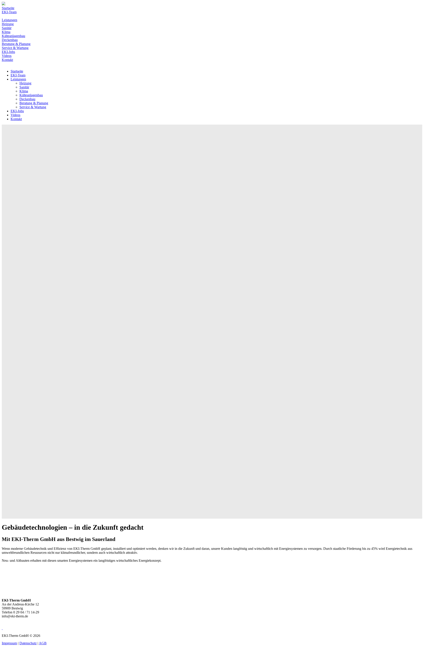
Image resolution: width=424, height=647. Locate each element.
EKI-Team (9, 12)
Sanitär (6, 28)
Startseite (8, 8)
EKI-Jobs (8, 52)
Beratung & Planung (16, 44)
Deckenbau (10, 40)
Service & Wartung (15, 48)
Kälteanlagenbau (13, 36)
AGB (43, 643)
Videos (6, 56)
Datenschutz (28, 643)
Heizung (8, 24)
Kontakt (7, 60)
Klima (6, 32)
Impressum (9, 643)
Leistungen (9, 20)
